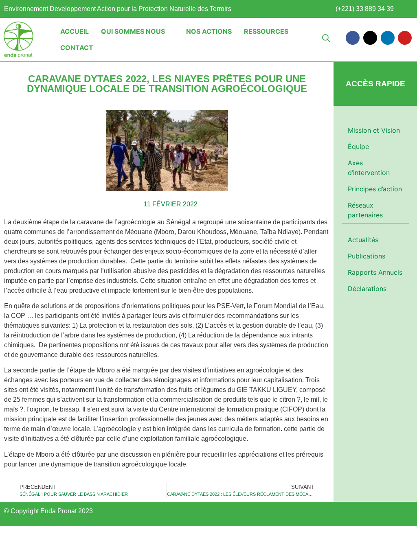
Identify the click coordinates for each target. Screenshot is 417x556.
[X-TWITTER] (370, 38)
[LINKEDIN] (388, 38)
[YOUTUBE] (405, 38)
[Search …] (326, 39)
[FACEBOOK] (353, 38)
